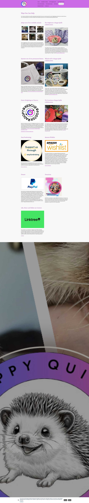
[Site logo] (24, 4)
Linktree (22, 235)
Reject (69, 500)
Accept (65, 500)
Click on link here (24, 166)
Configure (21, 501)
